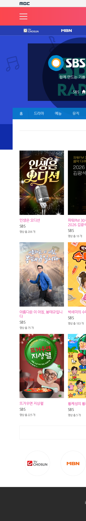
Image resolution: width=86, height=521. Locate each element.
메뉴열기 (23, 16)
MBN (66, 31)
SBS (76, 92)
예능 (58, 113)
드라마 (39, 113)
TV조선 (27, 31)
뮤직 (75, 113)
